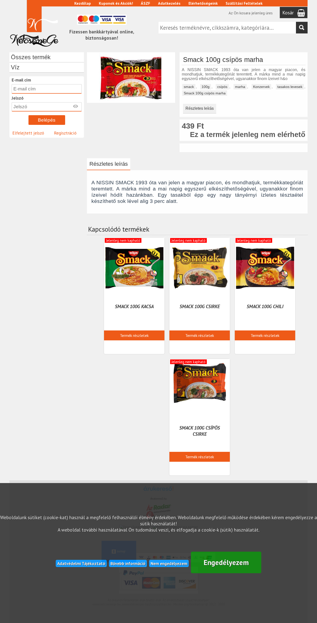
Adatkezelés (169, 3)
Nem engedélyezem (169, 563)
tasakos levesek (289, 87)
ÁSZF (145, 3)
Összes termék (31, 57)
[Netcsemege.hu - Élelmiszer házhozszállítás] (34, 48)
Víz (15, 67)
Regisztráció (65, 133)
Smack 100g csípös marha (205, 93)
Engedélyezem (226, 562)
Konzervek (261, 87)
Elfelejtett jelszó (28, 133)
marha (240, 87)
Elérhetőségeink (203, 3)
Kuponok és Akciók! (116, 3)
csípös (222, 87)
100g (206, 87)
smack (189, 87)
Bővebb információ (127, 563)
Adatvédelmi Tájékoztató (81, 563)
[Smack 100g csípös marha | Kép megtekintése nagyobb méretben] (131, 100)
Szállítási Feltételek (244, 3)
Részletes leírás (199, 108)
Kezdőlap (82, 3)
